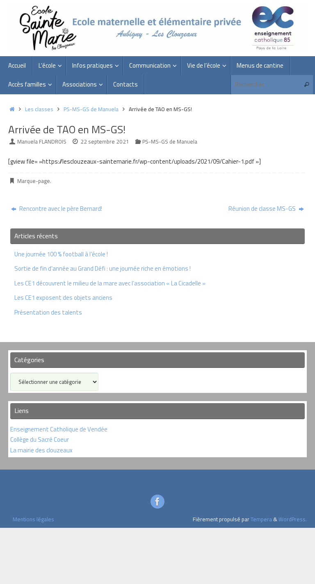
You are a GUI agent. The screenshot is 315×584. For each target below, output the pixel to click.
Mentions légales (33, 519)
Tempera (261, 519)
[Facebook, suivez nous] (157, 502)
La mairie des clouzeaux (41, 450)
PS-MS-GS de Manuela (91, 109)
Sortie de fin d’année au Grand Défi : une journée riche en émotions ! (102, 268)
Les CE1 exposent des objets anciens (63, 297)
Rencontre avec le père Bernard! (60, 208)
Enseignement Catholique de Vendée (58, 429)
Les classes (39, 109)
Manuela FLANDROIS (41, 141)
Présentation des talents (48, 312)
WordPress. (292, 519)
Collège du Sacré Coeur (40, 439)
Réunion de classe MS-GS (262, 208)
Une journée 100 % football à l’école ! (61, 254)
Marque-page (33, 181)
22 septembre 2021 (104, 141)
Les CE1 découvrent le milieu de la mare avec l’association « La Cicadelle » (109, 283)
